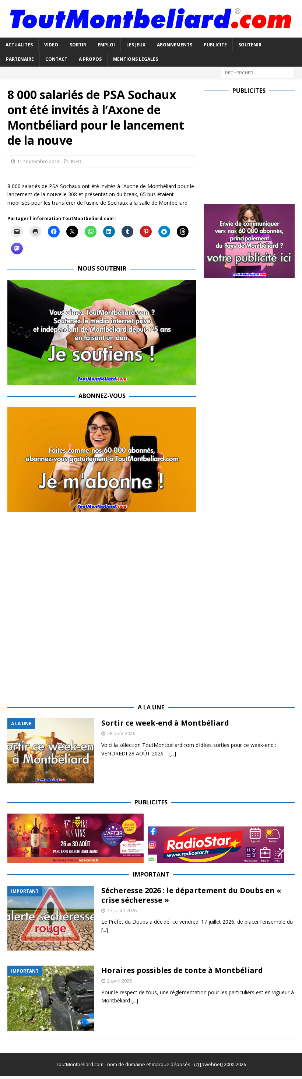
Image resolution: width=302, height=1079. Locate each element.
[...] (172, 753)
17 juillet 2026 (122, 910)
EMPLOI (106, 45)
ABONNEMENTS (174, 45)
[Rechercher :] (258, 72)
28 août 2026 (121, 733)
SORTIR (78, 45)
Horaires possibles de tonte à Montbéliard (182, 970)
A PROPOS (90, 59)
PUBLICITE (215, 45)
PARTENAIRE (20, 59)
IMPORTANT (151, 874)
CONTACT (56, 59)
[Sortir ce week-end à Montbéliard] (50, 750)
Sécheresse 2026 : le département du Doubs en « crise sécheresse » (191, 895)
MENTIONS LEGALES (135, 59)
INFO (76, 161)
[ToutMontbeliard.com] (151, 33)
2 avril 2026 (119, 980)
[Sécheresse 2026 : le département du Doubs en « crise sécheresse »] (50, 918)
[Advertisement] (253, 148)
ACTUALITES (19, 45)
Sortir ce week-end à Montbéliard (165, 723)
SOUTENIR (249, 45)
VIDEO (51, 45)
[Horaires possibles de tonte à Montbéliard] (50, 998)
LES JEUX (135, 45)
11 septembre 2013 (38, 161)
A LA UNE (151, 707)
